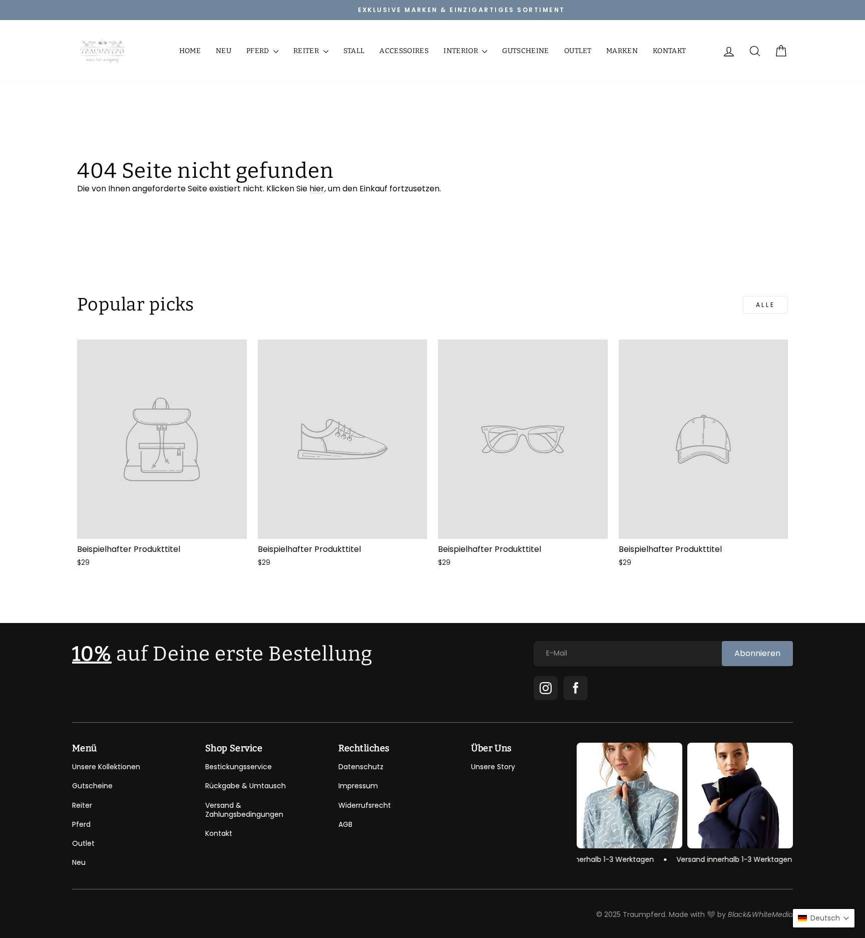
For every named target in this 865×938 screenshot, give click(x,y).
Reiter (306, 51)
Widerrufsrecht (364, 805)
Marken (622, 51)
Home (190, 51)
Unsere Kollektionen (106, 766)
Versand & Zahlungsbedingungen (244, 810)
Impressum (358, 785)
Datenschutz (360, 766)
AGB (345, 824)
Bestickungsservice (238, 766)
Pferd (258, 51)
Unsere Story (493, 766)
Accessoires (403, 51)
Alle (765, 304)
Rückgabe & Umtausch (245, 785)
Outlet (577, 51)
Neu (223, 51)
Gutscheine (525, 51)
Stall (354, 51)
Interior (462, 51)
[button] (823, 918)
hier (316, 188)
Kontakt (669, 51)
